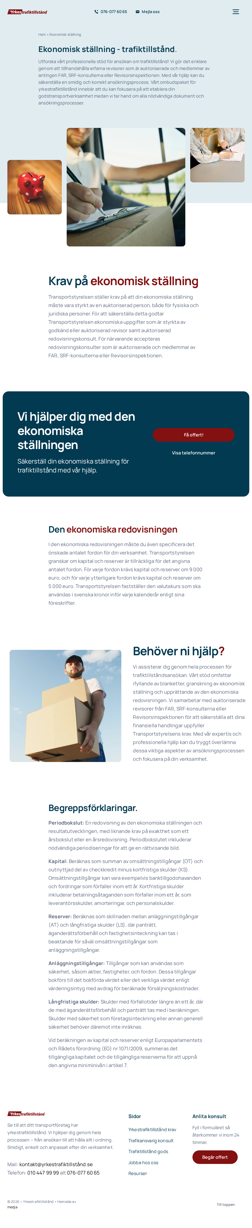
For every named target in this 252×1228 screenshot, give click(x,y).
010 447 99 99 (43, 1172)
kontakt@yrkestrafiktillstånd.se (56, 1164)
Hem (42, 34)
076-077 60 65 (83, 1172)
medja (12, 1207)
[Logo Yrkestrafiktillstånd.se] (27, 11)
